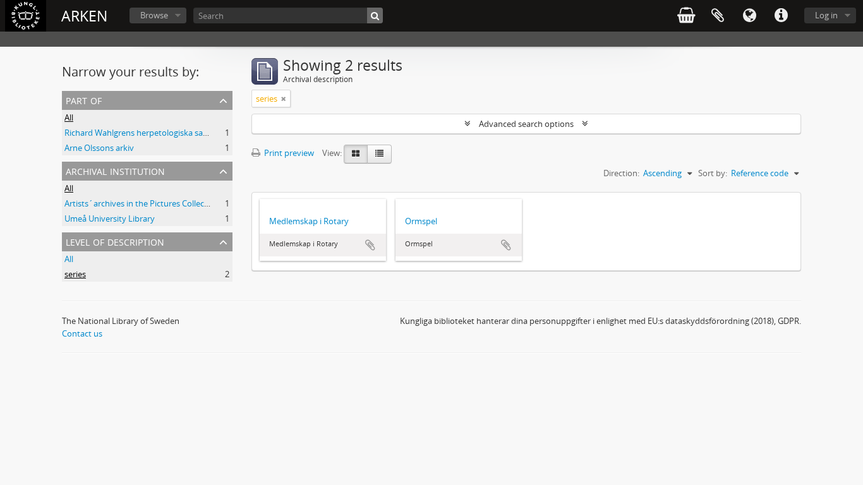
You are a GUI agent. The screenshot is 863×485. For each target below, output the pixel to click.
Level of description (115, 240)
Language (749, 16)
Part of (84, 99)
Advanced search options (526, 123)
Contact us (82, 333)
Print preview (288, 153)
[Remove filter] (283, 98)
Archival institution (115, 170)
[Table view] (379, 154)
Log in (826, 15)
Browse (154, 15)
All (68, 117)
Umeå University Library (109, 218)
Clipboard (717, 16)
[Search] (375, 15)
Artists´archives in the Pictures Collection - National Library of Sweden (195, 203)
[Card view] (356, 154)
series (75, 274)
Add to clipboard (370, 245)
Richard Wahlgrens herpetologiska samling (144, 132)
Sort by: (712, 173)
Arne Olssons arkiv (99, 147)
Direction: (621, 173)
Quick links (781, 16)
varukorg (686, 16)
